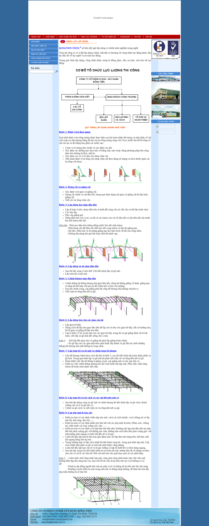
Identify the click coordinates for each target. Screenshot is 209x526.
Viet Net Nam (168, 522)
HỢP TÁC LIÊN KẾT (38, 54)
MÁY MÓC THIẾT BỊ (39, 46)
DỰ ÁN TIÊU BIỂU (38, 50)
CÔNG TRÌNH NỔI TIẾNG (40, 58)
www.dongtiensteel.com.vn (53, 522)
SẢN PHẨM (35, 42)
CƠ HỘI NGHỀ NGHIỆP (40, 62)
